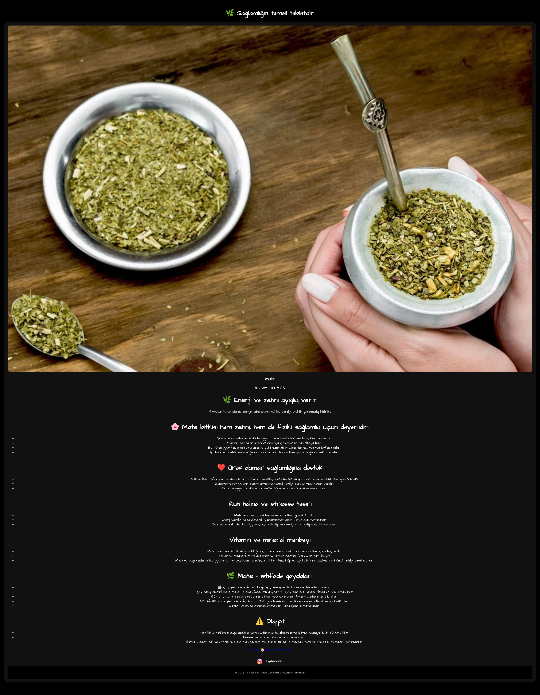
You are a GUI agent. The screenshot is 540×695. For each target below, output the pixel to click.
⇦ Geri (253, 650)
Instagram (274, 661)
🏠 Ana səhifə (271, 650)
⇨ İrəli (287, 650)
